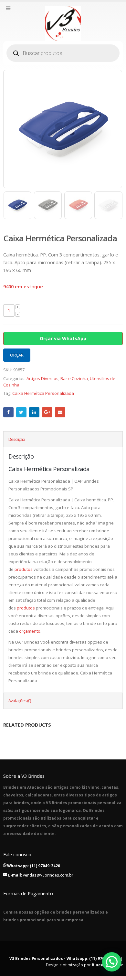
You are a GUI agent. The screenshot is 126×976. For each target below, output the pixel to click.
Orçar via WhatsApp (63, 338)
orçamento (29, 631)
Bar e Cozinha (74, 378)
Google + (47, 412)
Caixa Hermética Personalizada (43, 393)
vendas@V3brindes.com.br (48, 875)
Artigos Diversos (42, 378)
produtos (24, 569)
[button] (111, 961)
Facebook (8, 412)
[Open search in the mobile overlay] (63, 53)
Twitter (21, 412)
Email (60, 412)
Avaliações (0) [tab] (19, 700)
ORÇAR (17, 355)
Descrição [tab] (16, 439)
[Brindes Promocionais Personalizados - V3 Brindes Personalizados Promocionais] (63, 23)
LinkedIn (34, 412)
